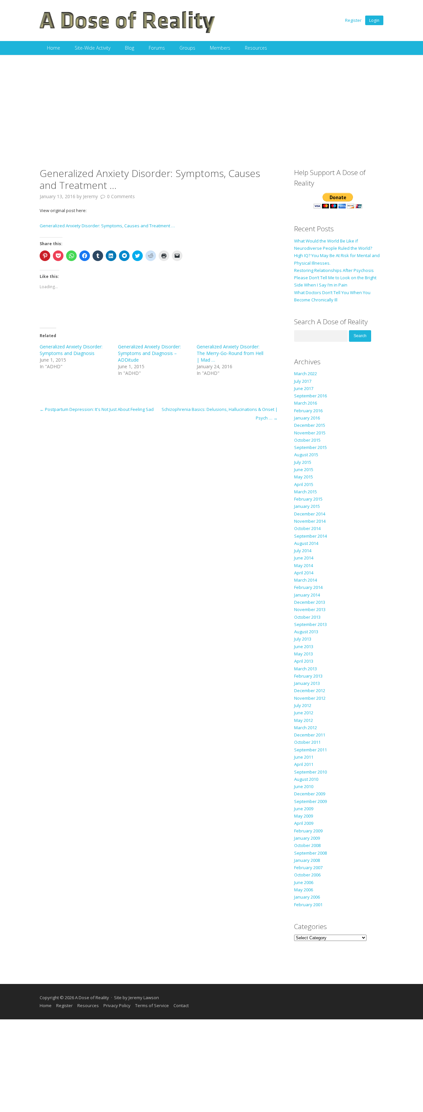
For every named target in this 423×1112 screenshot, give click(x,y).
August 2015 (306, 455)
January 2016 (307, 418)
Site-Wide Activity (92, 48)
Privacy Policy (117, 1005)
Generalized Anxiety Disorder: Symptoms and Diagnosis (71, 349)
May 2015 (303, 477)
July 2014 (302, 551)
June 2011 (303, 757)
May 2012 (303, 720)
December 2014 (309, 514)
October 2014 (307, 528)
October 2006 (307, 875)
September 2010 (310, 772)
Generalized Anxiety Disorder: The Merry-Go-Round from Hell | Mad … (230, 353)
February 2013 (308, 676)
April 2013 (303, 661)
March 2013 (305, 669)
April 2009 (303, 823)
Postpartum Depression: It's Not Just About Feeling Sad (97, 409)
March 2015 (305, 492)
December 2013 (309, 602)
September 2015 (310, 447)
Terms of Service (152, 1005)
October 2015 (307, 440)
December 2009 (309, 794)
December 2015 (309, 425)
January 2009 (307, 838)
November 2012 (310, 698)
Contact (181, 1005)
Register (353, 20)
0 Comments (121, 196)
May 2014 (303, 565)
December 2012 (309, 690)
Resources (256, 48)
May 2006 (303, 890)
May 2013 (303, 654)
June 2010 (303, 786)
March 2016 (305, 403)
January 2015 (307, 506)
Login (374, 20)
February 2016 (308, 411)
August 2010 (306, 779)
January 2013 (307, 683)
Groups (187, 48)
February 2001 (308, 905)
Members (220, 48)
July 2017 (302, 381)
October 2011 (307, 742)
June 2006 (303, 882)
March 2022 (305, 374)
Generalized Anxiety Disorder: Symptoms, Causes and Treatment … (107, 226)
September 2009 (310, 801)
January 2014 (307, 595)
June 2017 (303, 388)
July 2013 (302, 639)
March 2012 (305, 728)
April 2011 (303, 764)
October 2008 (307, 845)
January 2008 (307, 860)
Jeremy (90, 196)
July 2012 (302, 705)
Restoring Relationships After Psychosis (334, 270)
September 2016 (310, 396)
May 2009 (303, 816)
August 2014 (306, 543)
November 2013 (310, 609)
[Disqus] (159, 505)
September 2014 (310, 536)
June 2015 (303, 469)
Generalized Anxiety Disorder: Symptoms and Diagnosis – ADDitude (149, 353)
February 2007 (308, 867)
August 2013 (306, 632)
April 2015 (303, 484)
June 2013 (303, 646)
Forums (157, 48)
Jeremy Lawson (144, 998)
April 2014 (303, 573)
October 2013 (307, 617)
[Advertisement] (211, 104)
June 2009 (303, 809)
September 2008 (310, 853)
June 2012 (303, 713)
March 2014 (305, 580)
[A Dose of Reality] (127, 32)
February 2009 (308, 831)
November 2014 (310, 521)
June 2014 (303, 558)
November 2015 (310, 433)
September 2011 (310, 750)
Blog (129, 48)
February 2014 (308, 587)
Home (53, 48)
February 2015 (308, 499)
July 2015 (302, 462)
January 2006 (307, 897)
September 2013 (310, 624)
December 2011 (309, 735)
